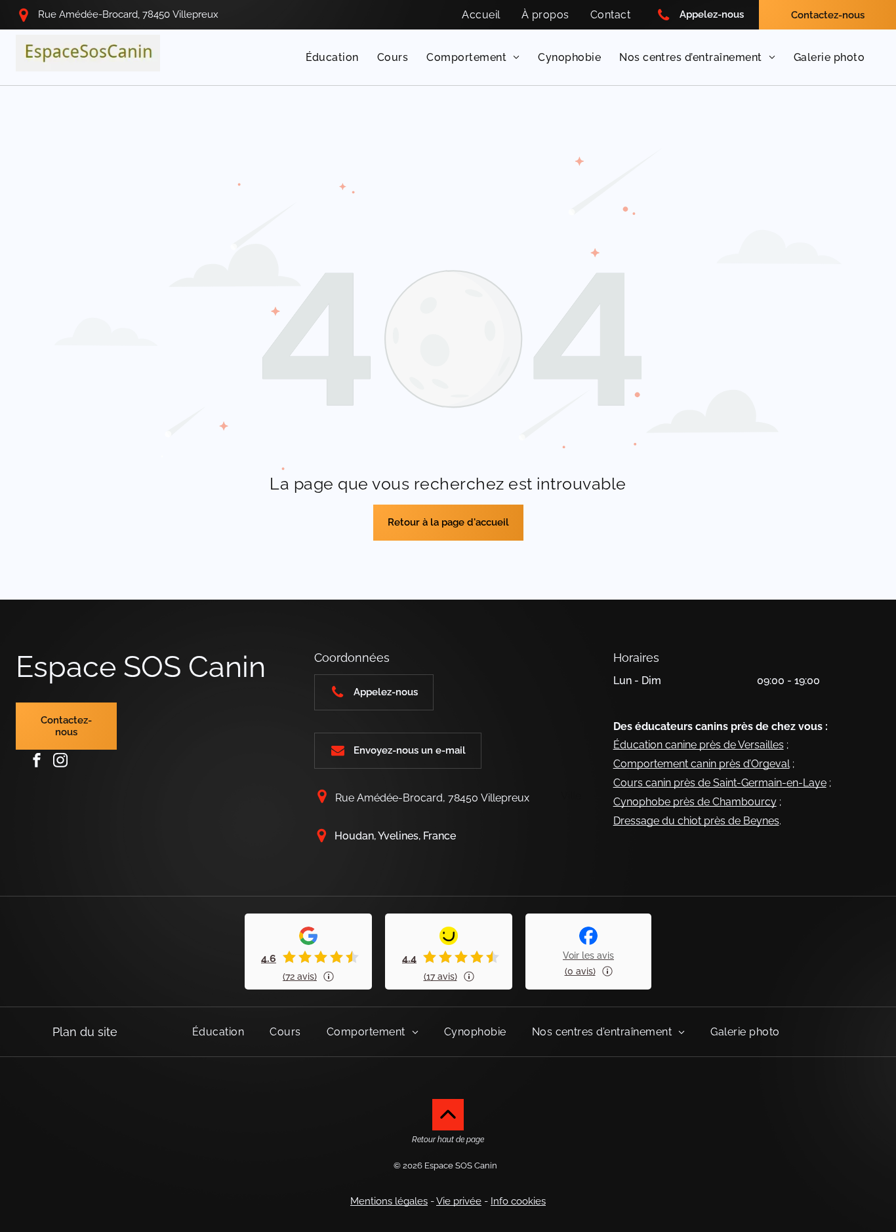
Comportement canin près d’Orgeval (701, 764)
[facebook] (36, 760)
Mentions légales (389, 1201)
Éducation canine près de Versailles (698, 745)
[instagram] (60, 760)
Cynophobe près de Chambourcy (695, 802)
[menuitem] (480, 14)
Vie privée (458, 1201)
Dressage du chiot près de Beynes (696, 821)
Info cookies (518, 1201)
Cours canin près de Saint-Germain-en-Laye (719, 783)
